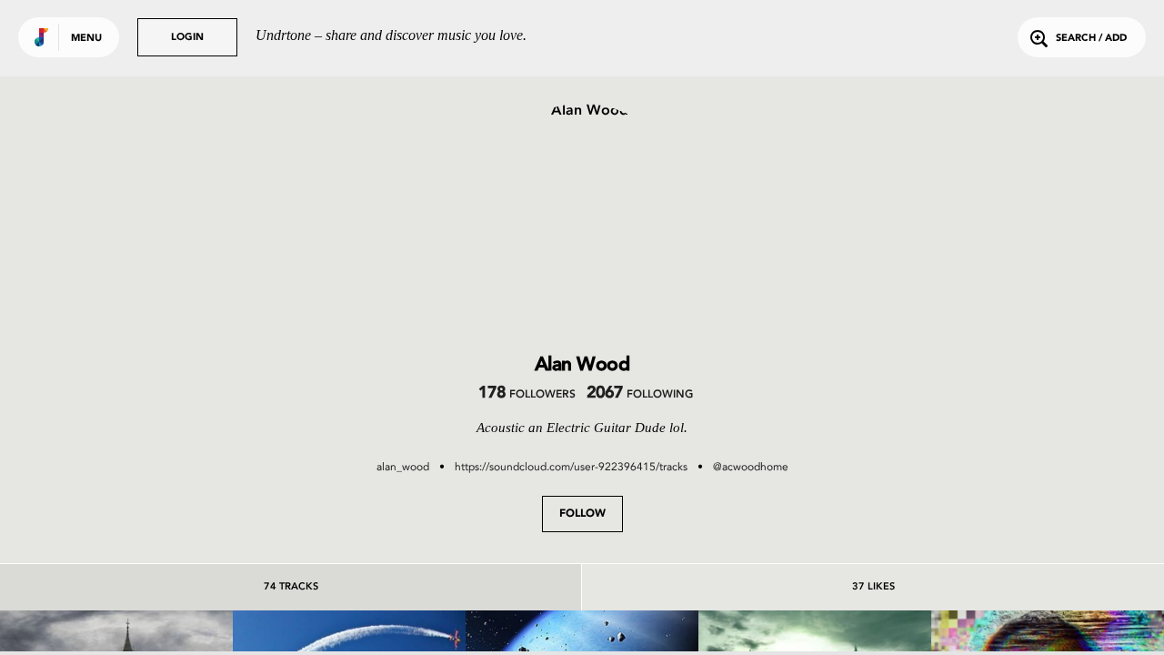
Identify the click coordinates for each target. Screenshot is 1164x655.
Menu (86, 39)
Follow (582, 514)
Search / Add (1091, 39)
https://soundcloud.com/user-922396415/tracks (571, 466)
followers (527, 394)
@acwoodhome (750, 466)
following (640, 394)
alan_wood (402, 466)
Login (187, 38)
